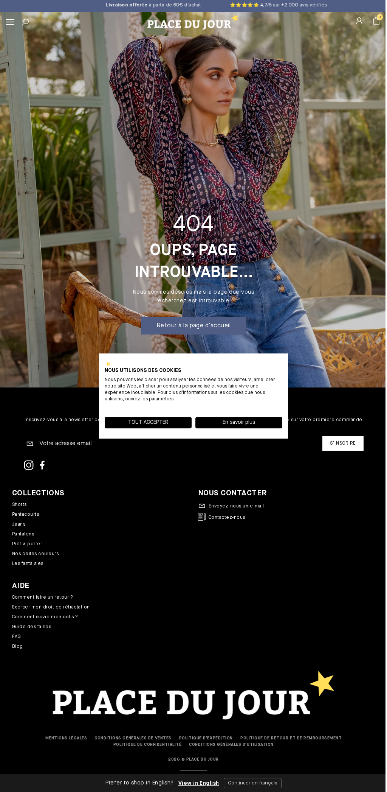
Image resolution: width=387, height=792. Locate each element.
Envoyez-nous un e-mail (236, 506)
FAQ (16, 637)
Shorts (19, 505)
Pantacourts (25, 514)
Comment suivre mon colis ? (45, 617)
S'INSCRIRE (343, 443)
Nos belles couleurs (35, 554)
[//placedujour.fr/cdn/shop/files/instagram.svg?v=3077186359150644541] (29, 466)
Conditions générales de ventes (133, 738)
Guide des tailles (31, 627)
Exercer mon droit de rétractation (51, 607)
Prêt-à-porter (27, 544)
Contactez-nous (227, 517)
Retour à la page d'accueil (193, 326)
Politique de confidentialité (147, 744)
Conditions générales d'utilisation (231, 744)
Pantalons (23, 534)
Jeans (18, 524)
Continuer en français (249, 783)
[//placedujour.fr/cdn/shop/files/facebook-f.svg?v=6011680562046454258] (42, 466)
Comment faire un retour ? (42, 597)
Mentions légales (66, 738)
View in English (195, 783)
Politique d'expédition (206, 738)
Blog (17, 646)
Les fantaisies (27, 564)
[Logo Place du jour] (191, 21)
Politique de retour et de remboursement (291, 738)
